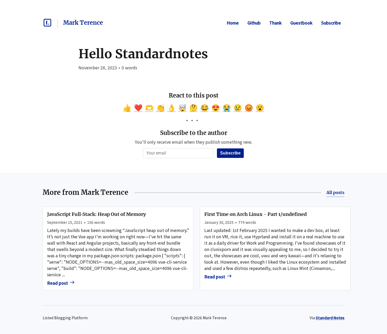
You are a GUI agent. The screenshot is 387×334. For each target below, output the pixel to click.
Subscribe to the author (193, 133)
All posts (335, 192)
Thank (275, 23)
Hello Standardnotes (143, 54)
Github (254, 23)
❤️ (138, 107)
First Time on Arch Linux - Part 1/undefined (255, 214)
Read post (57, 283)
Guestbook (301, 23)
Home (233, 23)
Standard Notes (330, 317)
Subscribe (331, 23)
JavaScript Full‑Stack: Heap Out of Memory (96, 214)
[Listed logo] (47, 22)
